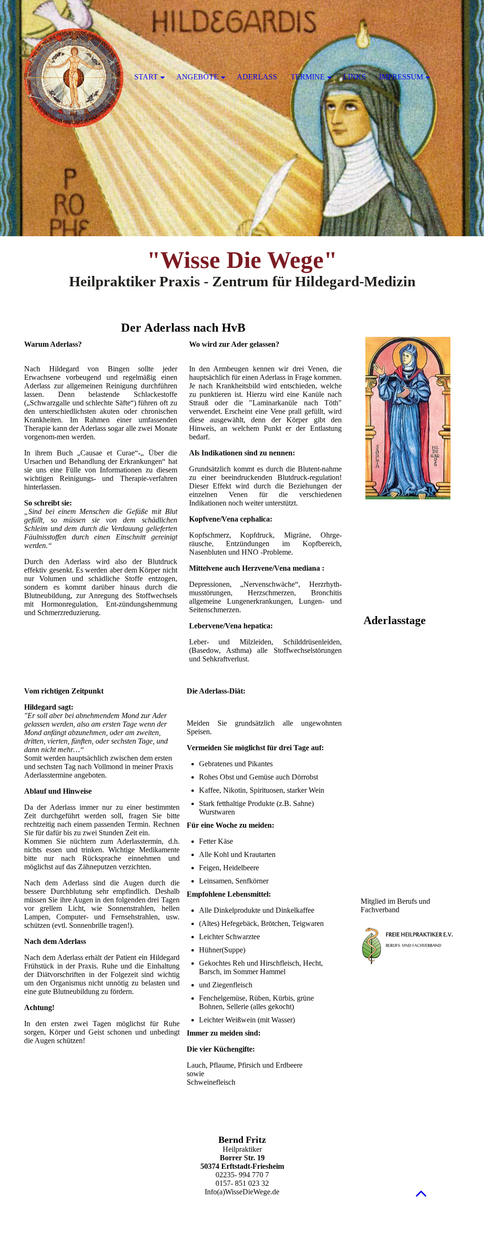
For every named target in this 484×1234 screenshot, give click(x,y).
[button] (421, 1193)
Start (146, 77)
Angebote (197, 77)
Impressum (401, 77)
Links (354, 77)
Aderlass (257, 77)
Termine (308, 77)
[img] (242, 118)
